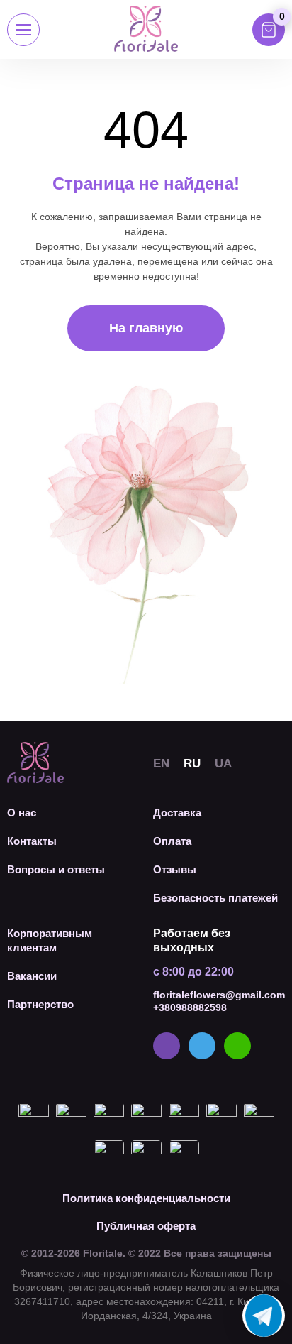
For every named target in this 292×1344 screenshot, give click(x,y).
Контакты (32, 841)
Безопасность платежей (215, 898)
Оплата (172, 841)
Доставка (177, 813)
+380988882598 (190, 1007)
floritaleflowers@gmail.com (219, 994)
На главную (146, 328)
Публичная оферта (146, 1226)
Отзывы (174, 869)
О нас (21, 813)
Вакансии (32, 976)
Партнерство (40, 1004)
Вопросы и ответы (56, 869)
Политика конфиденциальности (146, 1198)
